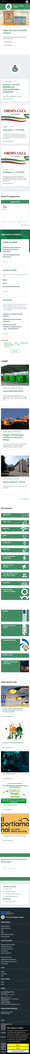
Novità (2, 967)
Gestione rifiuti (9, 270)
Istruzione (7, 299)
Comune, (5, 431)
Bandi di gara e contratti (6, 1012)
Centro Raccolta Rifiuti (13, 391)
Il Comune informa (7, 81)
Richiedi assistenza (10, 891)
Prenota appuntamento (11, 896)
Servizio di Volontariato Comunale (13, 743)
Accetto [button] (18, 1045)
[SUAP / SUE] (24, 522)
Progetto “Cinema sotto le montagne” (10, 662)
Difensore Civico (8, 655)
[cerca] (27, 6)
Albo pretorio (4, 1032)
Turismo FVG (7, 542)
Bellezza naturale (16, 431)
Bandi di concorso (5, 1013)
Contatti (3, 988)
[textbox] (12, 869)
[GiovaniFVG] (24, 583)
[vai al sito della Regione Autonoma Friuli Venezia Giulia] (4, 1)
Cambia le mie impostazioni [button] (18, 1051)
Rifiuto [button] (18, 1048)
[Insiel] (4, 1052)
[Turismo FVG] (24, 543)
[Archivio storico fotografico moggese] (24, 594)
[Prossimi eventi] (27, 202)
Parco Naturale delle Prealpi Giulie (9, 557)
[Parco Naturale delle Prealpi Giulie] (24, 558)
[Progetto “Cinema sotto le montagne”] (24, 666)
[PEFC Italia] (24, 550)
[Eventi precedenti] (3, 202)
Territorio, (9, 431)
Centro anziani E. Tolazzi (14, 482)
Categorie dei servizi (6, 940)
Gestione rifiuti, (6, 388)
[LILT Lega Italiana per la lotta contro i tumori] (24, 575)
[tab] (2, 221)
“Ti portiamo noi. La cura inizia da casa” (15, 836)
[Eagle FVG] (24, 529)
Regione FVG (7, 515)
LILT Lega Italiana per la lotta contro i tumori (10, 574)
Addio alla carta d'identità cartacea (15, 31)
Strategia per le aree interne (9, 626)
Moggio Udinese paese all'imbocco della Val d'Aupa (13, 437)
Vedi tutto (24, 225)
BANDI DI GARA (10, 242)
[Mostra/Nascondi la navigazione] (2, 6)
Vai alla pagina (7, 99)
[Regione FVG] (24, 515)
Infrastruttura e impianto (16, 388)
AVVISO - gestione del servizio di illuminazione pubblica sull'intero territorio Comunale (13, 710)
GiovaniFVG (6, 582)
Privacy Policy (4, 1045)
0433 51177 (13, 894)
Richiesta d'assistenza (6, 1024)
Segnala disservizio (10, 901)
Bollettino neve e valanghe (8, 566)
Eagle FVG (6, 529)
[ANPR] (24, 536)
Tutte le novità (8, 45)
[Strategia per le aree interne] (25, 630)
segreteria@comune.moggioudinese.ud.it (11, 998)
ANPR (4, 535)
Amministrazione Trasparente (9, 1008)
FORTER (5, 611)
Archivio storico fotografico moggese (9, 590)
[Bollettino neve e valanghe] (24, 566)
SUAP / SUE (6, 522)
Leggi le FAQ (8, 889)
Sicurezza (5, 127)
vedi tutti (15, 351)
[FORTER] (24, 616)
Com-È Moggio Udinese (10, 805)
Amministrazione (5, 922)
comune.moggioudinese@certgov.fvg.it (11, 1004)
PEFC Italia (6, 549)
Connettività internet (9, 774)
